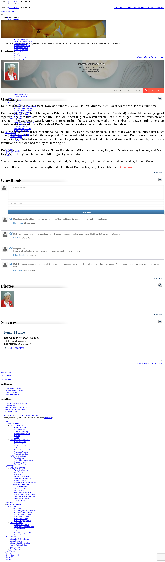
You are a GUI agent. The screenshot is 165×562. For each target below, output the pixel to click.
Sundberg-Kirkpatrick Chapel (24, 496)
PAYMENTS (151, 8)
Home (7, 421)
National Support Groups (14, 390)
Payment (8, 553)
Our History (18, 472)
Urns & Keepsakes (21, 50)
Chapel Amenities (20, 480)
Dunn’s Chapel (19, 490)
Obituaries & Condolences (19, 539)
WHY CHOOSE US (17, 468)
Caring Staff (18, 474)
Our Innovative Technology (15, 409)
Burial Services (19, 430)
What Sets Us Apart (21, 470)
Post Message (86, 212)
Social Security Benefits (22, 533)
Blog (36, 415)
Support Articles (11, 392)
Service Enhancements (22, 46)
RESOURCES (10, 506)
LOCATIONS (119, 8)
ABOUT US (10, 466)
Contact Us (160, 8)
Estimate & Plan (6, 380)
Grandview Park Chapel (23, 492)
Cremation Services (21, 40)
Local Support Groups (13, 388)
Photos (129, 90)
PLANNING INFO (12, 19)
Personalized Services (22, 476)
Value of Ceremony (21, 432)
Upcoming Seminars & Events (25, 482)
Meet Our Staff (10, 405)
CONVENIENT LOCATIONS (21, 484)
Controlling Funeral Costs (23, 460)
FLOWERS (128, 8)
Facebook (8, 559)
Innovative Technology (22, 478)
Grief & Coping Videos (22, 521)
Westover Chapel (20, 488)
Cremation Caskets (21, 48)
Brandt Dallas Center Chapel (24, 494)
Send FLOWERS (139, 8)
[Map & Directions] (5, 347)
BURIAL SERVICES (18, 426)
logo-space (9, 502)
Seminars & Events (12, 394)
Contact (3, 415)
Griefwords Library (21, 519)
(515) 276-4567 (13, 2)
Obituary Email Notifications (20, 543)
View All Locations (21, 486)
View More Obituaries (150, 57)
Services (138, 90)
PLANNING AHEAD (18, 52)
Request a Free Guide (22, 462)
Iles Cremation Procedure (23, 42)
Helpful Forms (19, 529)
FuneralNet (48, 418)
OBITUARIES (10, 537)
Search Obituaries (16, 541)
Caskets (17, 436)
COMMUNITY (15, 508)
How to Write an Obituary (19, 545)
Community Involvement (23, 513)
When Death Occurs (21, 525)
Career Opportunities (26, 415)
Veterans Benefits (20, 531)
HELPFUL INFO (16, 523)
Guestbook (119, 90)
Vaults (16, 438)
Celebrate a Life (11, 411)
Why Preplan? (19, 54)
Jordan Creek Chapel (21, 500)
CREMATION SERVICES (20, 440)
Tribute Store (125, 167)
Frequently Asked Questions (24, 527)
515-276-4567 (13, 415)
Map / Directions (15, 347)
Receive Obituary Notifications (16, 403)
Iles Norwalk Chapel (21, 498)
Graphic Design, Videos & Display (17, 407)
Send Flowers (156, 90)
